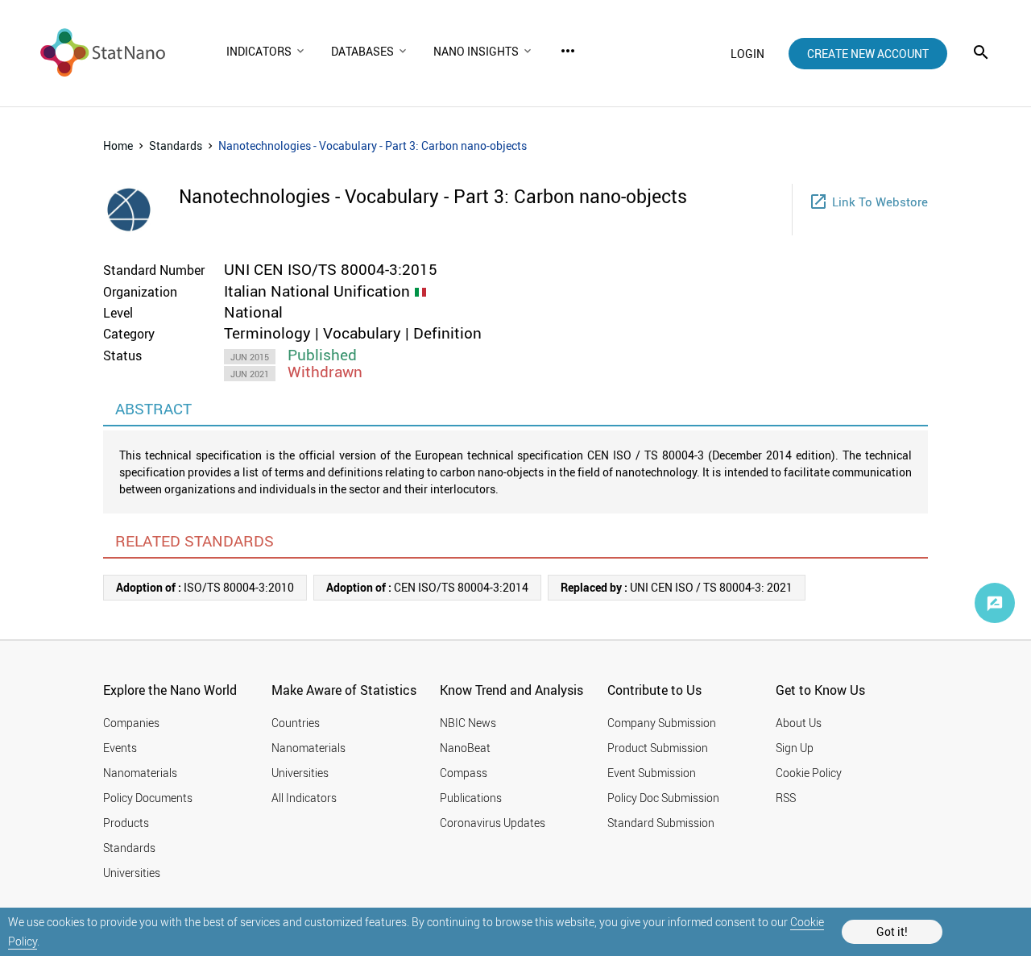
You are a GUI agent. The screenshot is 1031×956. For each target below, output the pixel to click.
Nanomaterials (140, 772)
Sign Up (795, 747)
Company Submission (661, 722)
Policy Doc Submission (663, 797)
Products (126, 822)
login (747, 53)
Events (120, 747)
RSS (786, 797)
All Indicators (304, 797)
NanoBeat (465, 747)
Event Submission (651, 772)
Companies (131, 722)
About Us (799, 722)
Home (118, 145)
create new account (868, 53)
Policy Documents (148, 797)
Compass (463, 772)
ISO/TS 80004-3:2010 (205, 587)
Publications (471, 797)
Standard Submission (660, 822)
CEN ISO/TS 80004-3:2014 (427, 587)
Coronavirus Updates (492, 822)
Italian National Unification (317, 291)
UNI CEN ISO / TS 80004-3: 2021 (677, 587)
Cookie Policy (809, 772)
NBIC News (468, 722)
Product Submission (657, 747)
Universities (131, 872)
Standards (175, 145)
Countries (295, 722)
